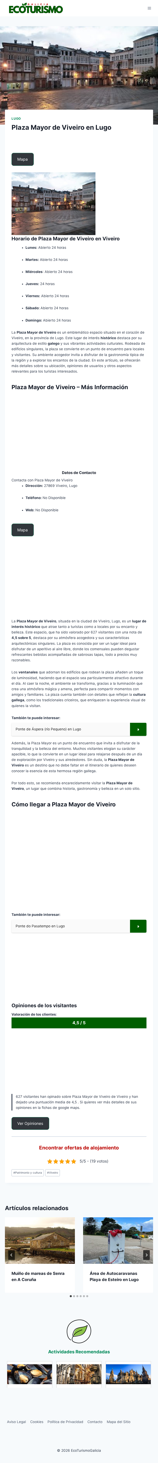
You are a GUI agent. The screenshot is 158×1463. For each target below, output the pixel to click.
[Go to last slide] (11, 1255)
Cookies (36, 1422)
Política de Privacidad (65, 1422)
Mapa (22, 159)
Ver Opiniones (30, 1123)
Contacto (94, 1422)
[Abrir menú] (149, 8)
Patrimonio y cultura (27, 1172)
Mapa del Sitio (118, 1422)
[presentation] (40, 1240)
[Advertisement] (79, 423)
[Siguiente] (146, 1255)
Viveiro (52, 1172)
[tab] (71, 1296)
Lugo (16, 118)
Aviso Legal (16, 1422)
